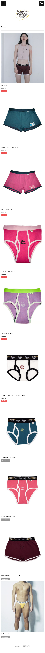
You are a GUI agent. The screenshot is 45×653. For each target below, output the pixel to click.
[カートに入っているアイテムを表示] (41, 3)
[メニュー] (3, 3)
